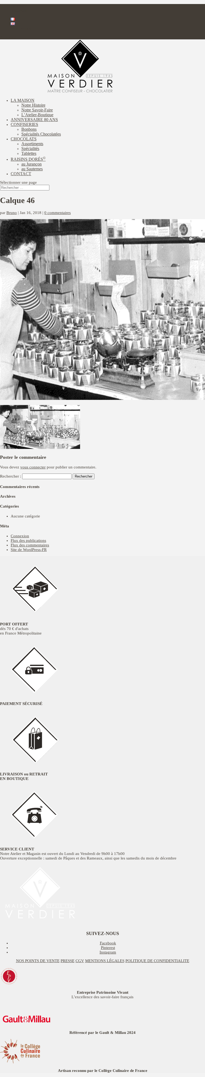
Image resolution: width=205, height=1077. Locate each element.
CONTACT (21, 173)
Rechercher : (10, 476)
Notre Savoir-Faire (37, 110)
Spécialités (30, 148)
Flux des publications (28, 540)
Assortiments (32, 143)
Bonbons (29, 129)
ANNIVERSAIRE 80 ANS (34, 119)
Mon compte (21, 28)
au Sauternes (32, 169)
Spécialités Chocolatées (41, 134)
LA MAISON (22, 100)
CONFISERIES (24, 124)
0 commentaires (57, 213)
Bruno (11, 213)
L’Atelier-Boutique (37, 114)
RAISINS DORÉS (28, 159)
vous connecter (33, 467)
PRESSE (67, 961)
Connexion (20, 536)
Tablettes (28, 153)
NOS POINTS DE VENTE (38, 961)
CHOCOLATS (24, 139)
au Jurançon (31, 164)
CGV (80, 961)
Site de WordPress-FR (29, 549)
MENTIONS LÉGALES (104, 961)
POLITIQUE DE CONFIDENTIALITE (157, 961)
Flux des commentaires (30, 545)
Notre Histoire (33, 105)
